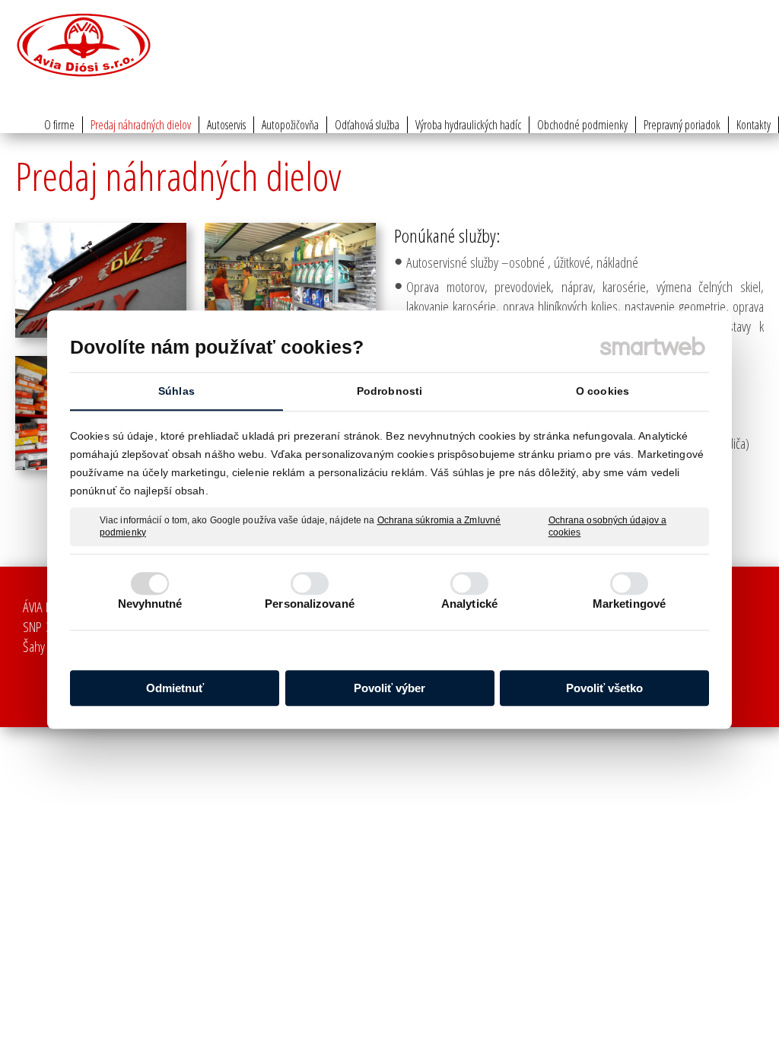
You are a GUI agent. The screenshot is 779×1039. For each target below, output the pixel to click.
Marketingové (629, 603)
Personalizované (310, 603)
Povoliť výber (389, 688)
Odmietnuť (175, 688)
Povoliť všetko (604, 688)
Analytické (469, 603)
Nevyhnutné (150, 603)
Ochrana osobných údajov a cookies (607, 526)
